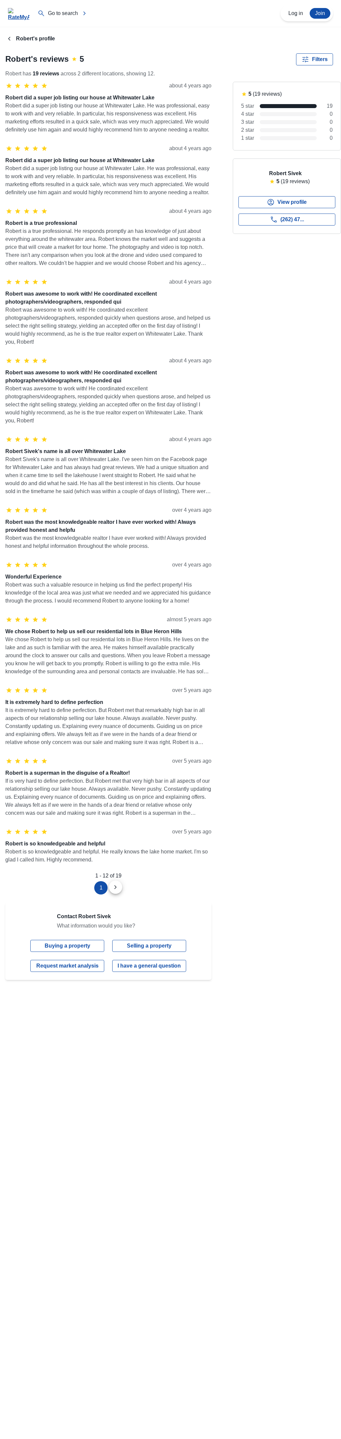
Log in (295, 13)
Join (320, 13)
